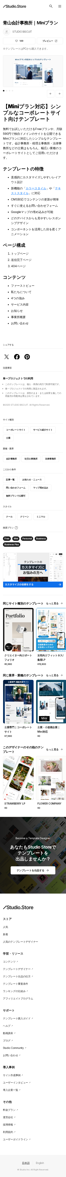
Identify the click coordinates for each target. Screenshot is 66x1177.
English (40, 1162)
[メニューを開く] (60, 6)
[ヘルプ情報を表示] (16, 528)
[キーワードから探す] (51, 6)
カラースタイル (36, 188)
